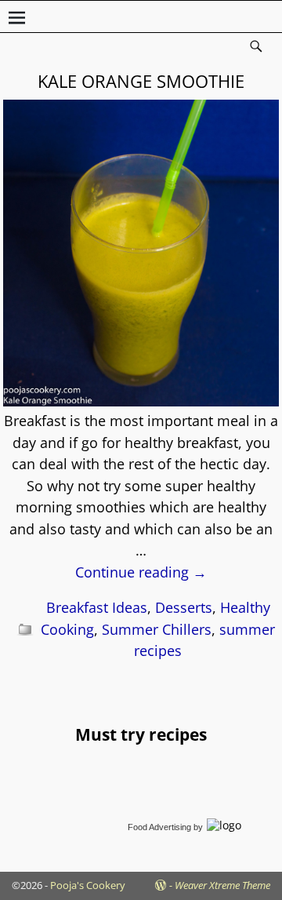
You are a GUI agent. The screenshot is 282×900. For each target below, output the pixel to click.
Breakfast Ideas (96, 607)
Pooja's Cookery (87, 885)
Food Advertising (159, 827)
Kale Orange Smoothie (141, 81)
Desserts (183, 607)
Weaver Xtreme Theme (222, 885)
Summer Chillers (157, 629)
